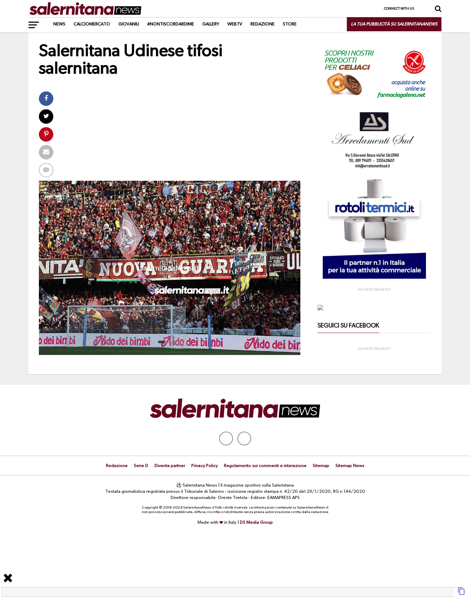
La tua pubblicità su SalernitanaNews (394, 24)
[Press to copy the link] (461, 594)
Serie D (141, 466)
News (59, 24)
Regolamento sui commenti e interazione (265, 466)
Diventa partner (169, 466)
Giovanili (128, 24)
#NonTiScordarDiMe (170, 24)
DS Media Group (256, 522)
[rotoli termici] (374, 277)
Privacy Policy (204, 466)
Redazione (262, 24)
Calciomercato (92, 24)
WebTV (234, 24)
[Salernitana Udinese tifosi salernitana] (169, 353)
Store (290, 24)
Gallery (210, 24)
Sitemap (321, 466)
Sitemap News (349, 466)
